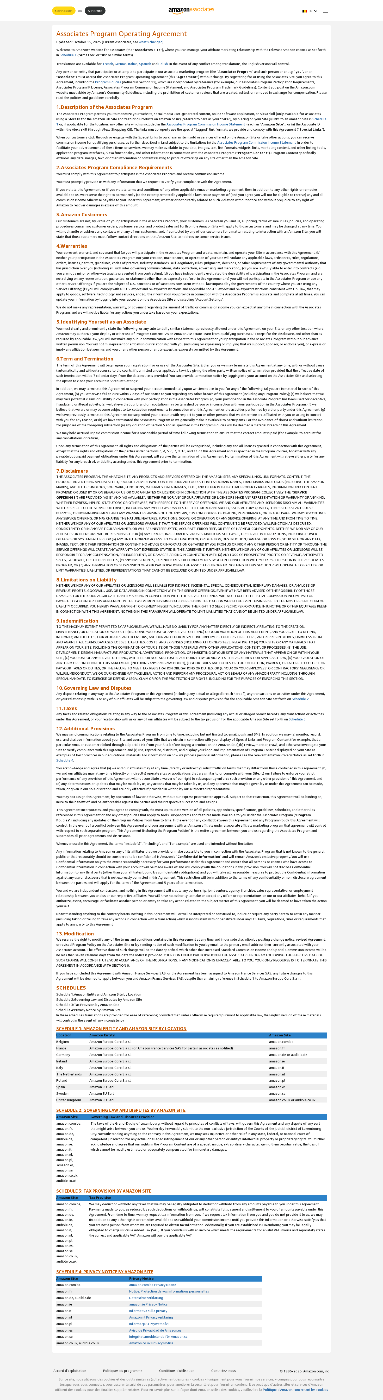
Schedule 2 (300, 699)
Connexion (63, 10)
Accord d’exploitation (69, 1371)
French (108, 64)
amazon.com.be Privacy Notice (152, 1285)
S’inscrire (95, 10)
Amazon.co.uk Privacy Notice (151, 1343)
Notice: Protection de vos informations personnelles (169, 1291)
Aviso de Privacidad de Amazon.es (155, 1330)
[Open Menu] (324, 11)
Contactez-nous (223, 1371)
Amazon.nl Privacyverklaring (151, 1317)
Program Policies (108, 82)
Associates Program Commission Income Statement (205, 124)
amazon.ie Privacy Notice (148, 1304)
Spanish (145, 64)
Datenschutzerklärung (146, 1298)
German (121, 64)
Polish (163, 64)
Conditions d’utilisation (176, 1371)
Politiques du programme (122, 1371)
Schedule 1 (68, 55)
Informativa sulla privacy (148, 1311)
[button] (310, 11)
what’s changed (151, 42)
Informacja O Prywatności (149, 1324)
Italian (133, 64)
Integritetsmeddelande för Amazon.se (158, 1336)
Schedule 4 (64, 760)
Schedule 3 (297, 719)
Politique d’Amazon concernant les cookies (295, 1390)
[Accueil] (191, 11)
